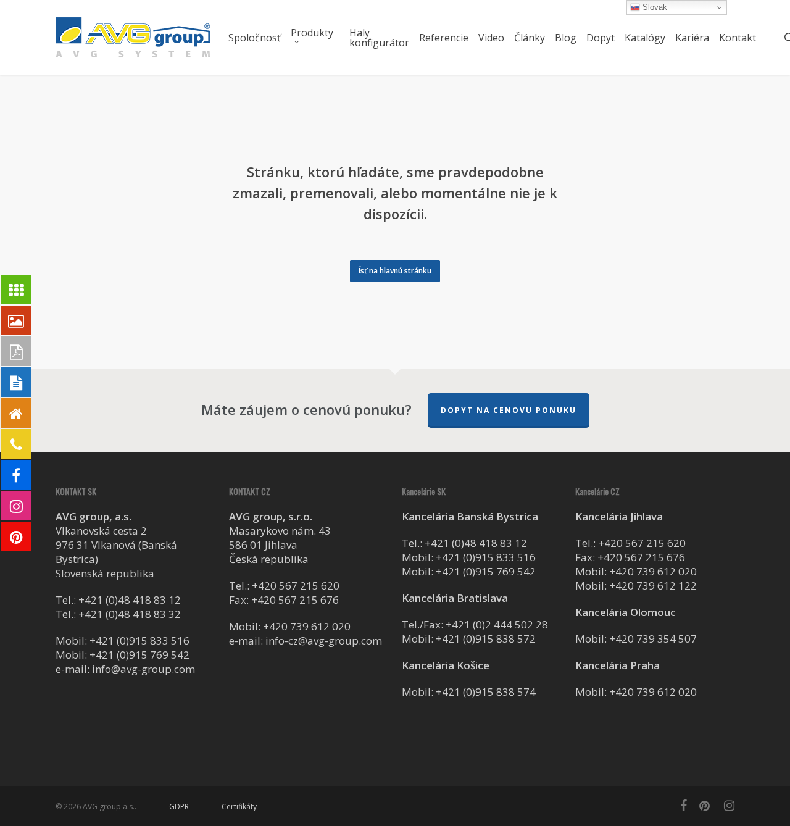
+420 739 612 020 (307, 626)
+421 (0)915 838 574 (486, 692)
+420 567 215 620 (295, 585)
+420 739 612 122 (653, 585)
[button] (395, 271)
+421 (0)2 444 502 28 (497, 624)
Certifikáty (239, 806)
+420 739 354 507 (653, 639)
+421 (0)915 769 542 (139, 655)
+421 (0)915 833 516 (139, 640)
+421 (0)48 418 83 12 (129, 600)
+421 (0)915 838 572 (486, 639)
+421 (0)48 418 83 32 (129, 614)
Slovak (653, 7)
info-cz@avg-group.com (323, 640)
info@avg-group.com (143, 669)
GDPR (179, 806)
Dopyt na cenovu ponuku (508, 410)
